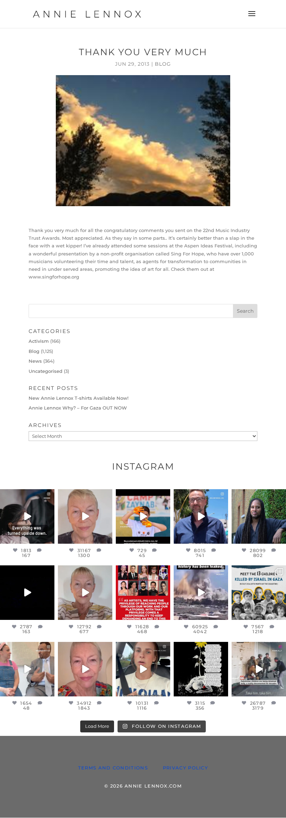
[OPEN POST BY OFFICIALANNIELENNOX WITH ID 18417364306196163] (259, 669)
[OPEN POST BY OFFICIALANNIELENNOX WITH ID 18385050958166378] (201, 592)
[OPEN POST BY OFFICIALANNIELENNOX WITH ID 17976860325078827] (259, 592)
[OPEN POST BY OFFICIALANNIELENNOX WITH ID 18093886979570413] (85, 669)
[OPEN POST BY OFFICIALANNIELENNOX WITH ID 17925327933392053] (27, 669)
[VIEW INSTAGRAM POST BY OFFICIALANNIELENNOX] (48, 536)
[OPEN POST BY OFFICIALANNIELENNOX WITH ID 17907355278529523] (85, 516)
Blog (163, 64)
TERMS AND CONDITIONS (113, 767)
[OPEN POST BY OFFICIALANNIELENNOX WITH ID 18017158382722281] (27, 516)
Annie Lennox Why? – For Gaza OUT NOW (78, 408)
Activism (39, 341)
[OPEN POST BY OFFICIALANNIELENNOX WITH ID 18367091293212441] (85, 592)
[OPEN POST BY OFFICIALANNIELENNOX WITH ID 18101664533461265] (259, 516)
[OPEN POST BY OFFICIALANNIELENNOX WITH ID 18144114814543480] (143, 669)
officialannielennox (29, 497)
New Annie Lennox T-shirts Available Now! (78, 398)
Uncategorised (45, 371)
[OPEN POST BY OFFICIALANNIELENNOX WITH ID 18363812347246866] (201, 516)
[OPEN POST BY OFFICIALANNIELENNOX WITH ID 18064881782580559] (27, 592)
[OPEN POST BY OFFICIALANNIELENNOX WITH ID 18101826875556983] (201, 669)
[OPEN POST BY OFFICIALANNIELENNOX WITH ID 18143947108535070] (143, 592)
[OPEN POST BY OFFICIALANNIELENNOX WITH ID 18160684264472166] (143, 516)
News (35, 361)
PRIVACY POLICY (185, 767)
